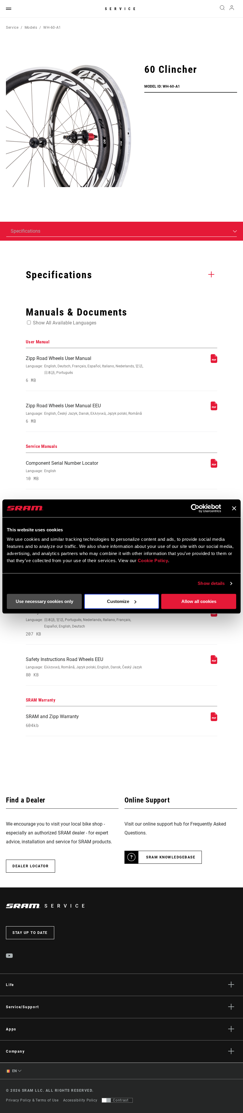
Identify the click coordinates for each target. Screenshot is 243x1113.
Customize (118, 601)
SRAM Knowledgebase (170, 857)
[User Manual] (214, 361)
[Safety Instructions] (214, 615)
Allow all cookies (198, 601)
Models (31, 27)
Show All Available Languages (64, 323)
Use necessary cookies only (44, 601)
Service (121, 9)
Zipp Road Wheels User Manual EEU (84, 413)
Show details (211, 583)
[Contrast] (106, 1100)
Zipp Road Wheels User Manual (84, 369)
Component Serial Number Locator (62, 470)
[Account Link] (232, 9)
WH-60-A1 (52, 27)
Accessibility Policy (80, 1100)
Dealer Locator (30, 866)
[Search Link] (222, 8)
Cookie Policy (153, 560)
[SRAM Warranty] (214, 719)
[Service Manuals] (214, 466)
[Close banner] (234, 508)
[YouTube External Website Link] (9, 956)
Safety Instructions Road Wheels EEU (84, 667)
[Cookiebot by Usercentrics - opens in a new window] (195, 508)
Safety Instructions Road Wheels (78, 623)
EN (14, 1071)
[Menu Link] (8, 9)
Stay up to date (30, 933)
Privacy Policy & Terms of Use (32, 1100)
